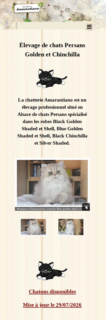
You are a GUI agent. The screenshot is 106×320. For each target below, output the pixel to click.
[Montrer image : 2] (33, 227)
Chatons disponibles (52, 291)
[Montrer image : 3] (71, 227)
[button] (52, 183)
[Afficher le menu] (89, 26)
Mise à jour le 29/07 (46, 305)
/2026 (75, 305)
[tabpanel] (52, 92)
